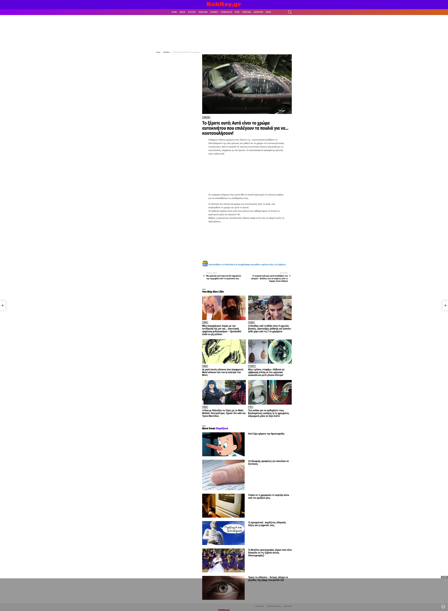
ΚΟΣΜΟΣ (214, 12)
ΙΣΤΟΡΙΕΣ (192, 12)
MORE (268, 12)
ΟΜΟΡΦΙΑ (246, 12)
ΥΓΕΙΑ (237, 12)
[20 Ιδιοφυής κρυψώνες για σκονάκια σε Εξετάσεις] (223, 475)
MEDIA (182, 12)
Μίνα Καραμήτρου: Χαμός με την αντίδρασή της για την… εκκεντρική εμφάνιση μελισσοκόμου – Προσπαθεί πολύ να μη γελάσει (221, 330)
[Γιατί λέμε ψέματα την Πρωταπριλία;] (223, 444)
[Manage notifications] (443, 607)
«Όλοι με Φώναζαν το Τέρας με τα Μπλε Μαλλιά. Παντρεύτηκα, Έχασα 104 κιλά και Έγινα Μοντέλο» (224, 413)
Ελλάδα (251, 322)
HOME (174, 12)
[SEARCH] (290, 12)
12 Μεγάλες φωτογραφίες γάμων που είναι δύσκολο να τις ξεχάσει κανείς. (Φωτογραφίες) (270, 552)
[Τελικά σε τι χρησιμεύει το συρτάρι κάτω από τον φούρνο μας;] (223, 506)
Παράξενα (222, 428)
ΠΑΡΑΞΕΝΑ (203, 12)
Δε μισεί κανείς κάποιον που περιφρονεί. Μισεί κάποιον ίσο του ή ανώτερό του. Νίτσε (223, 372)
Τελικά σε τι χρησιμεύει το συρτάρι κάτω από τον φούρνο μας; (268, 496)
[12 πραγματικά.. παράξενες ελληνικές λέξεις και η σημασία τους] (223, 533)
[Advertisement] (224, 32)
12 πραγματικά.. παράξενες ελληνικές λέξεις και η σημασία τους (267, 524)
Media (205, 322)
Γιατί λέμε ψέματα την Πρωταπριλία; (266, 433)
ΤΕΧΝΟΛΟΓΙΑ (226, 12)
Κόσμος (252, 366)
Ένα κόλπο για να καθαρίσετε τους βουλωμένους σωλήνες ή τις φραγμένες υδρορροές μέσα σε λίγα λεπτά (268, 413)
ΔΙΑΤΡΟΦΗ (258, 12)
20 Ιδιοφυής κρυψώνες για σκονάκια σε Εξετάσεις (268, 462)
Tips (250, 407)
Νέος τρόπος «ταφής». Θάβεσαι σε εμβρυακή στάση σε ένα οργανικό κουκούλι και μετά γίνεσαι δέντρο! (266, 372)
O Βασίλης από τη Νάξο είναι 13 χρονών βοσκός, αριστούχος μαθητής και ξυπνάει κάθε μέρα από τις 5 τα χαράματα (269, 328)
